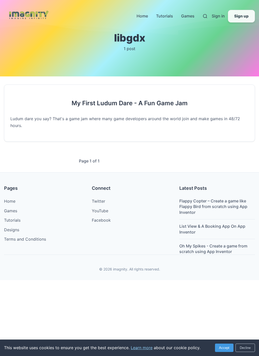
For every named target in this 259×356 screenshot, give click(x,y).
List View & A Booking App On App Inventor (212, 229)
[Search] (205, 16)
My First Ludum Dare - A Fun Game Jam (130, 103)
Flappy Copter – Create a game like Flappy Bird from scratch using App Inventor (213, 206)
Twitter (98, 201)
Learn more (142, 347)
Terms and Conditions (25, 239)
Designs (11, 229)
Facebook (101, 220)
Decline (245, 348)
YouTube (100, 210)
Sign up (241, 16)
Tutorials (164, 15)
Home (142, 15)
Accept (224, 348)
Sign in (218, 15)
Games (188, 15)
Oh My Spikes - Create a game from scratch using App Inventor (213, 248)
